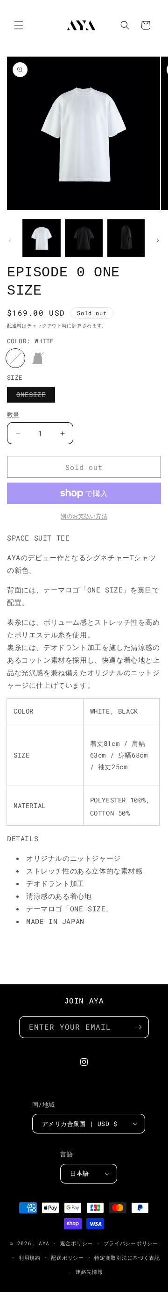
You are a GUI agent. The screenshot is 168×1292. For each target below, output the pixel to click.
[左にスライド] (10, 240)
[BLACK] (37, 358)
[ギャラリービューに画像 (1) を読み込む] (41, 238)
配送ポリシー (67, 1257)
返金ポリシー (76, 1243)
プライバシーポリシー (131, 1243)
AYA (44, 1243)
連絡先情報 (89, 1271)
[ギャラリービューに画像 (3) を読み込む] (83, 238)
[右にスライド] (157, 240)
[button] (18, 25)
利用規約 (30, 1257)
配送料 (14, 326)
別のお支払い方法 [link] (84, 516)
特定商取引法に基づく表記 (127, 1257)
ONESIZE (34, 396)
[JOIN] (138, 1027)
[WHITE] (15, 358)
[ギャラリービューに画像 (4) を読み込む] (126, 238)
